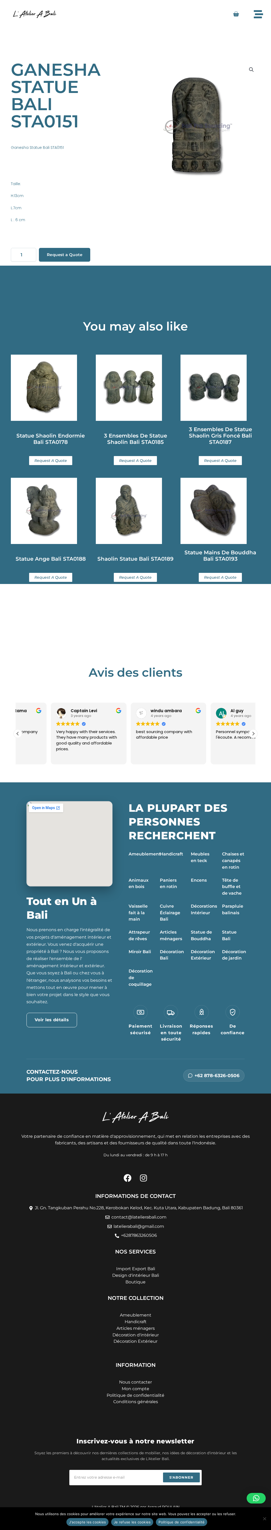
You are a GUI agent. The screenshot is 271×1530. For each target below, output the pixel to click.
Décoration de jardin (234, 955)
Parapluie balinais (232, 909)
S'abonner (181, 1477)
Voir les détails (52, 1019)
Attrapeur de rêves (139, 935)
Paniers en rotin (168, 883)
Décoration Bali (172, 955)
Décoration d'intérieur (135, 1334)
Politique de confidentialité (182, 1522)
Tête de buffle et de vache (232, 887)
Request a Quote (64, 254)
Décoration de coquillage (141, 978)
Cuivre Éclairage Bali (170, 913)
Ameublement (145, 854)
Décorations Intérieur (204, 909)
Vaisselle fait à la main (138, 913)
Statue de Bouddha (201, 935)
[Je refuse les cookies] (264, 1518)
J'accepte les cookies (87, 1522)
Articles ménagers (171, 935)
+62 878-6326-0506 (217, 1075)
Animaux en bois (138, 883)
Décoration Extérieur (203, 955)
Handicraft (171, 854)
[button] (251, 69)
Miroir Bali (140, 951)
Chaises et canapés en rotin (233, 860)
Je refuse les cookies (132, 1522)
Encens (199, 880)
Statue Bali (229, 935)
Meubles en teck (200, 857)
